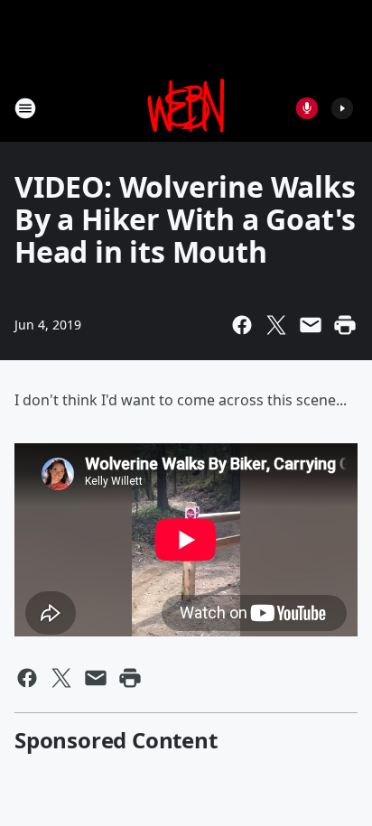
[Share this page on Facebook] (242, 325)
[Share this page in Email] (310, 325)
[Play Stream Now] (342, 108)
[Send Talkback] (307, 108)
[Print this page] (345, 325)
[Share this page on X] (276, 325)
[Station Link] (186, 108)
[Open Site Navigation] (25, 108)
